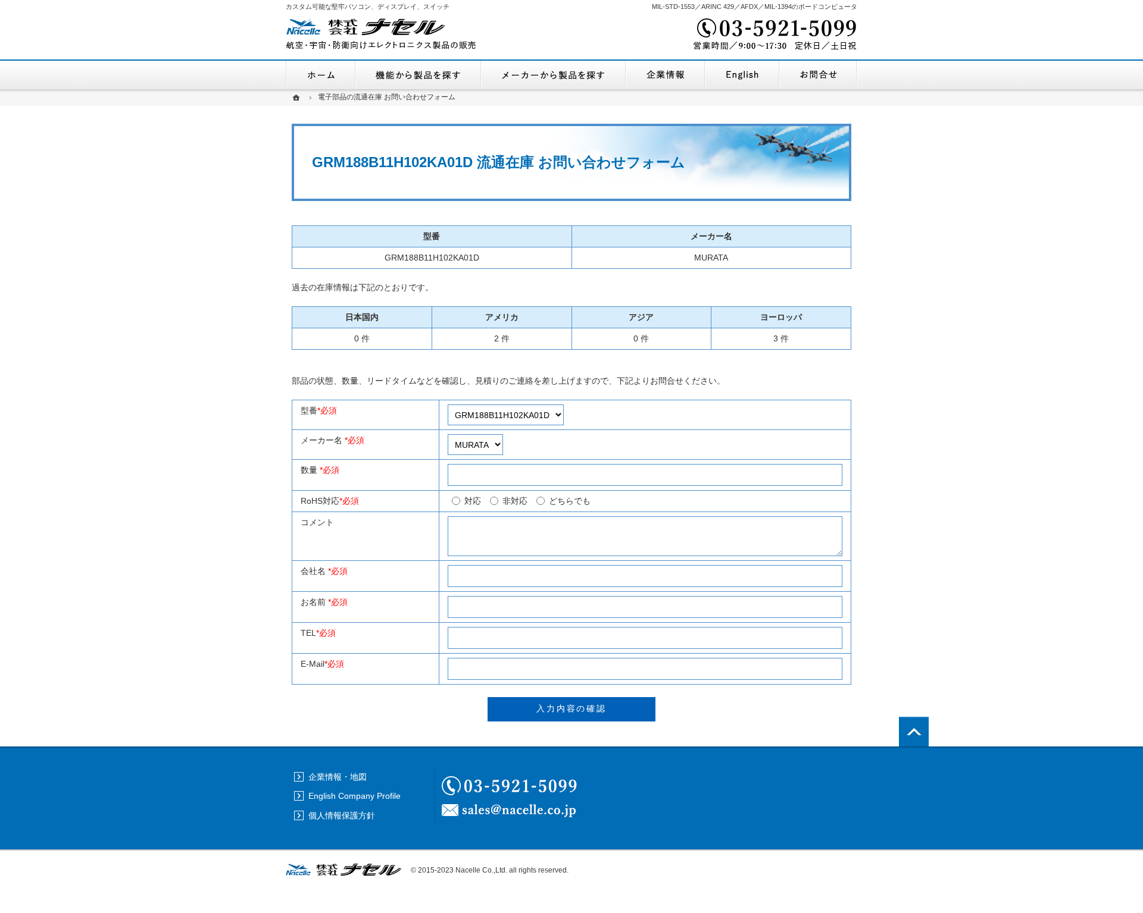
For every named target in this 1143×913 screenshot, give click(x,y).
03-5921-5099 (774, 36)
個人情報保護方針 (341, 815)
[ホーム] (298, 97)
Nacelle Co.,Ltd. (481, 870)
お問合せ (818, 75)
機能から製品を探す (418, 75)
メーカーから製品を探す (553, 75)
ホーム (320, 75)
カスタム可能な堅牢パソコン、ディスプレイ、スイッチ (367, 6)
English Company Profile (742, 75)
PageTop (914, 731)
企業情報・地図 (665, 75)
